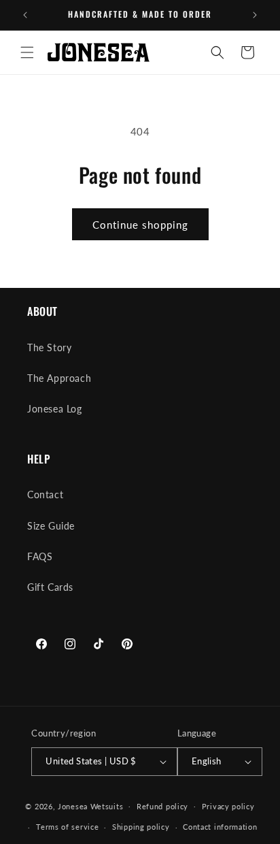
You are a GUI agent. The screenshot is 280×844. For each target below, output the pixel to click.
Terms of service (67, 826)
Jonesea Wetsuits (90, 805)
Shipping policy (141, 826)
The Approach (59, 378)
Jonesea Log (54, 409)
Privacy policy (228, 806)
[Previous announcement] (25, 15)
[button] (27, 52)
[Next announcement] (255, 15)
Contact (45, 494)
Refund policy (162, 806)
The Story (49, 347)
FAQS (39, 556)
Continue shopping (140, 224)
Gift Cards (50, 587)
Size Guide (51, 526)
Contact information (220, 826)
